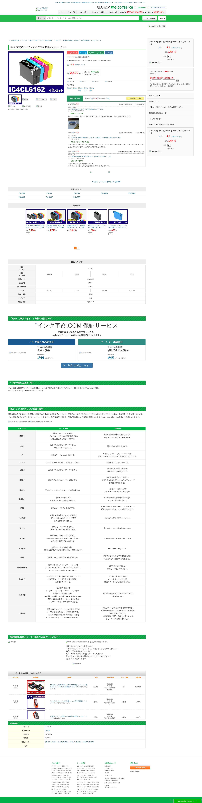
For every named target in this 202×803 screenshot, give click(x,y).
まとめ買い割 (72, 53)
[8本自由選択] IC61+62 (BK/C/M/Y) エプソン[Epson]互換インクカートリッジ (91, 156)
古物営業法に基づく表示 (111, 780)
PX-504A (131, 193)
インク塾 (107, 772)
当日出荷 (83, 53)
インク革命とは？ (155, 119)
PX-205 (77, 193)
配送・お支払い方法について (112, 782)
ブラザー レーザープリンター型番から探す (88, 786)
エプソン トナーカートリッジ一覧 (86, 768)
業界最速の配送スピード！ (158, 113)
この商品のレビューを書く (135, 98)
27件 (108, 98)
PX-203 (22, 193)
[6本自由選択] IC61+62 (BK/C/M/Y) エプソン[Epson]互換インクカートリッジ (76, 227)
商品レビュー (154, 101)
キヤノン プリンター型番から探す (60, 784)
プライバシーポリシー (110, 787)
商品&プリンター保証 (96, 53)
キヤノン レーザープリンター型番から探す (88, 784)
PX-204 (49, 193)
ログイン (162, 18)
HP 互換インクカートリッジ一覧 (60, 775)
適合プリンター (154, 95)
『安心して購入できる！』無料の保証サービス (165, 107)
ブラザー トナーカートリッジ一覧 (86, 772)
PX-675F (76, 197)
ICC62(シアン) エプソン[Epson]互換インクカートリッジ (117, 227)
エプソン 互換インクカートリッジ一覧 (62, 768)
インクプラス (108, 775)
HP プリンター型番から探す (59, 789)
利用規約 (107, 785)
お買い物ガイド (109, 768)
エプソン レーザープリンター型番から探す (88, 782)
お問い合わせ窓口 (140, 767)
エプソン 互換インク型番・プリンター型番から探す (37, 40)
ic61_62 (58, 40)
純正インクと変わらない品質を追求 (161, 124)
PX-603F (22, 197)
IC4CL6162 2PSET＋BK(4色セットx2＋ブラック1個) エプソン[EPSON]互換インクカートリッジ (96, 137)
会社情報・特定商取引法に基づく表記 (114, 778)
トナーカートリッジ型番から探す (85, 766)
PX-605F (49, 197)
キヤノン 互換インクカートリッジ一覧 (62, 770)
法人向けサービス (109, 770)
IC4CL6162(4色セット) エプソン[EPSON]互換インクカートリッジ (82, 40)
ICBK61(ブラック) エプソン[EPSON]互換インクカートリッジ (87, 109)
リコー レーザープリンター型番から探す (87, 789)
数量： (165, 56)
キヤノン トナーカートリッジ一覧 (86, 770)
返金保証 (109, 53)
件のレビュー (176, 48)
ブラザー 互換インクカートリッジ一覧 (62, 772)
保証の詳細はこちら (78, 365)
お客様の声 (108, 766)
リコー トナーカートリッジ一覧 (85, 775)
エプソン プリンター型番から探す (60, 782)
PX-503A (104, 193)
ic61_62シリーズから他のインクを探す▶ (106, 182)
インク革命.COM (14, 40)
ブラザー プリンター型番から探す (60, 786)
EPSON (47, 730)
